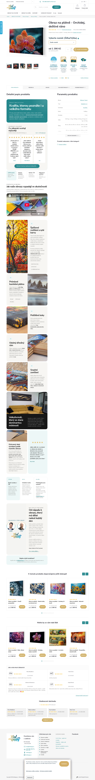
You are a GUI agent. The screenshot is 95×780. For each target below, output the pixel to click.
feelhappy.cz (28, 755)
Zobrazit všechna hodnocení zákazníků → (27, 166)
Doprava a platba (10, 1)
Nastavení (29, 777)
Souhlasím (64, 764)
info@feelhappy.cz (40, 496)
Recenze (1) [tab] (31, 87)
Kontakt (42, 754)
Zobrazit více (47, 720)
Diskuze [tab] (47, 87)
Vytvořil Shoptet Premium (83, 777)
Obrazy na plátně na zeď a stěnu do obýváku (62, 747)
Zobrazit (22, 606)
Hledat (56, 7)
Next (87, 574)
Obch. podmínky (44, 745)
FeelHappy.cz (29, 752)
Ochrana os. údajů (45, 747)
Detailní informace (77, 32)
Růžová (82, 100)
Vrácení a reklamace (45, 741)
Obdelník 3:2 (84, 104)
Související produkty (63, 87)
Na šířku (85, 107)
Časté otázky (43, 743)
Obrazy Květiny (62, 144)
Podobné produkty (79, 87)
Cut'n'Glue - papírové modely (61, 739)
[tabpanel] (17, 594)
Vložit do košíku (82, 49)
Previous (83, 574)
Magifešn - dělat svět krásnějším (61, 743)
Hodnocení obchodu (20, 1)
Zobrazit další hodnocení (82, 695)
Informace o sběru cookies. (32, 771)
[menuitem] (14, 13)
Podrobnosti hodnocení (66, 29)
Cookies (42, 749)
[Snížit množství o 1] (71, 50)
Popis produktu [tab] (14, 87)
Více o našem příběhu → (34, 551)
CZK (84, 1)
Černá (85, 100)
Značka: (84, 78)
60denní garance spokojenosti (44, 752)
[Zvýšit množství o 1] (71, 49)
